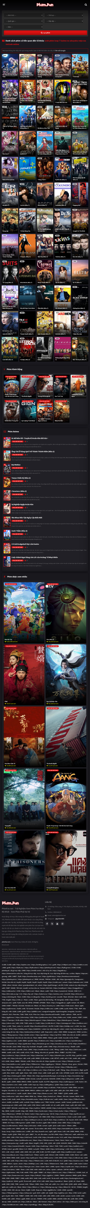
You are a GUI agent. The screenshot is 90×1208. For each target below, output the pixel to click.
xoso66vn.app (23, 1108)
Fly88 (19, 1003)
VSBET (80, 1017)
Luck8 (66, 1009)
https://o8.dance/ (81, 1167)
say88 (19, 1093)
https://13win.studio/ (56, 1111)
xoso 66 (24, 1003)
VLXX (30, 1014)
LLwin (35, 1088)
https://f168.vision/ (67, 1006)
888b (64, 1123)
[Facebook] (47, 924)
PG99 (76, 1038)
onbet (40, 985)
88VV (31, 1178)
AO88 (24, 997)
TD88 (22, 1014)
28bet (29, 1093)
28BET (32, 1134)
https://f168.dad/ (49, 1070)
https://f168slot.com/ (41, 1041)
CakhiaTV (5, 1014)
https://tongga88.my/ (75, 988)
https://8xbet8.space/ (64, 1020)
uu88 (78, 1047)
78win (19, 997)
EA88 (22, 1090)
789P (80, 1009)
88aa (70, 1193)
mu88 (49, 1073)
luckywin (65, 1088)
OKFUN (66, 1169)
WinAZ (77, 1155)
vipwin (23, 1158)
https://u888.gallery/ (47, 1085)
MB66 (40, 1038)
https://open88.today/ (74, 1041)
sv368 (31, 1000)
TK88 (56, 1146)
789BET (62, 1052)
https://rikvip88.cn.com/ (50, 1137)
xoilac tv (32, 1023)
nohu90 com (16, 1202)
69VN (53, 1196)
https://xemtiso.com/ (56, 994)
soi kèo (84, 1032)
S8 (78, 1003)
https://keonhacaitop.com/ (31, 976)
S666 (74, 1143)
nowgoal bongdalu (48, 1011)
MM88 (65, 1032)
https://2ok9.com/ (75, 1049)
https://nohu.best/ (61, 1114)
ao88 (21, 1102)
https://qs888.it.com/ (68, 1152)
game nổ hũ (29, 1067)
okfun (48, 1169)
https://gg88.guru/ (47, 1064)
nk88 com (42, 1169)
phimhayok (5, 970)
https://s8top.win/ (26, 1193)
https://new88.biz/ (79, 1044)
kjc (35, 1096)
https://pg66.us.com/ (9, 1041)
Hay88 (19, 982)
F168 (31, 1052)
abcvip (17, 1190)
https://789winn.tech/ (51, 1164)
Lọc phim (46, 33)
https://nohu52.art (49, 1096)
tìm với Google (60, 51)
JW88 (8, 1137)
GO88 (28, 1079)
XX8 (30, 1152)
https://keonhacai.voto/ (59, 1044)
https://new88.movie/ (41, 1049)
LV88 (45, 1143)
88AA (47, 1167)
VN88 (44, 1117)
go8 (53, 1073)
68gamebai (54, 1082)
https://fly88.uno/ (17, 968)
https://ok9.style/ (30, 1126)
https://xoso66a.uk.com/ (10, 1155)
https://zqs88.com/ (67, 1167)
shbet (9, 985)
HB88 (54, 1199)
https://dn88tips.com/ (31, 1164)
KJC (50, 965)
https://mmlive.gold (14, 1076)
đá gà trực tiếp (16, 970)
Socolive (78, 1011)
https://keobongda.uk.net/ (74, 1178)
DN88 (72, 1131)
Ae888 (9, 1102)
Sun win (76, 1020)
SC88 (3, 1158)
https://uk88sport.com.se (34, 1120)
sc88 (84, 1049)
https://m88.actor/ (8, 1096)
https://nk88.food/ (26, 1155)
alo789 (60, 985)
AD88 (16, 1105)
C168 (51, 1049)
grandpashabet (28, 985)
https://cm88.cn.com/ (80, 965)
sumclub (45, 1079)
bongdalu (71, 1011)
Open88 (35, 1082)
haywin (71, 1120)
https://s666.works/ (9, 991)
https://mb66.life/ (35, 1029)
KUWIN (79, 1172)
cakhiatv (69, 1014)
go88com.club (77, 1102)
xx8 (34, 1152)
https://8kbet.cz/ (33, 1187)
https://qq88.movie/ (9, 1009)
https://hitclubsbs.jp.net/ (41, 1044)
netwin (73, 1003)
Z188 (56, 1158)
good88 (15, 1149)
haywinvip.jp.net (7, 1105)
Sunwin (15, 1079)
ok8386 (40, 1088)
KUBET (9, 1006)
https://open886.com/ (57, 1041)
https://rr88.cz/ (17, 1000)
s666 (58, 1006)
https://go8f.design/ (50, 985)
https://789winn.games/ (10, 1193)
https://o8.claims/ (9, 1169)
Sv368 (9, 965)
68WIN (27, 1090)
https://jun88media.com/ (23, 1140)
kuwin (43, 1167)
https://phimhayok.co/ (26, 979)
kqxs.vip (36, 1085)
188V (44, 1196)
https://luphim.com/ (23, 965)
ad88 (37, 1152)
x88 (24, 1058)
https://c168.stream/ (77, 1149)
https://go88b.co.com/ (53, 1061)
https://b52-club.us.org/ (10, 994)
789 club (19, 988)
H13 (86, 1134)
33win (25, 1049)
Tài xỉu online (39, 1128)
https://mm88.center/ (34, 970)
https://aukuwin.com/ (75, 982)
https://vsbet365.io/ (74, 1108)
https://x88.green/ (67, 1079)
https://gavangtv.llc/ (67, 979)
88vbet (51, 1155)
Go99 (35, 1137)
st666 (52, 1167)
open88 (30, 1041)
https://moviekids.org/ (76, 1076)
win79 (79, 1014)
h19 (61, 1137)
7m (36, 1134)
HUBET (8, 1108)
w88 (8, 1199)
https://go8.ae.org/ (42, 1114)
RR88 (36, 979)
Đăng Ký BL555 (48, 1205)
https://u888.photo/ (17, 1067)
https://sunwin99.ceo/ (9, 1044)
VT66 (17, 1137)
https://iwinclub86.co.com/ (11, 1064)
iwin (71, 1140)
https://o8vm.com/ (8, 1023)
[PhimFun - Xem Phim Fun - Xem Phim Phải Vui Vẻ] (10, 902)
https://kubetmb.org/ (75, 1137)
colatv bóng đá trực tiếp (10, 1032)
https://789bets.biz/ (33, 1064)
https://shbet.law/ (37, 1055)
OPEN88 (36, 1003)
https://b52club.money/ (61, 1047)
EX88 (24, 1105)
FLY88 (74, 968)
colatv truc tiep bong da (73, 1029)
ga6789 (79, 1055)
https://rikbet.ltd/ (8, 1038)
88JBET (72, 1169)
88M (82, 1181)
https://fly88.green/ (64, 968)
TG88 (51, 991)
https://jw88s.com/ (8, 1128)
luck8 (72, 1073)
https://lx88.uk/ (26, 1202)
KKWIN (61, 1155)
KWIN (56, 1134)
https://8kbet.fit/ (65, 1187)
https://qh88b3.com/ (34, 1011)
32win (69, 1117)
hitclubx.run (29, 1006)
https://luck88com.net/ (11, 1205)
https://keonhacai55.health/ (50, 1014)
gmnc (75, 1064)
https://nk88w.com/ (18, 1131)
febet (57, 1140)
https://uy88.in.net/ (8, 1088)
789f (55, 1093)
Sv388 (4, 965)
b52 (23, 1134)
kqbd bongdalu (61, 1011)
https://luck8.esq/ (16, 1117)
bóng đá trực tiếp (30, 973)
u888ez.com (40, 1090)
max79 (46, 1120)
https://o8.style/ (16, 1058)
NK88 (13, 1073)
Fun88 (38, 1023)
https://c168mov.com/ (34, 1070)
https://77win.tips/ (8, 1020)
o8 (36, 985)
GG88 (53, 979)
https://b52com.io (77, 994)
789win (50, 1038)
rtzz (58, 1184)
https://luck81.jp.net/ (48, 997)
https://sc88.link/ (50, 1088)
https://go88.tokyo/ (49, 976)
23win (15, 1047)
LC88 (46, 1161)
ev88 (28, 1058)
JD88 (12, 1137)
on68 (3, 1184)
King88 (8, 1000)
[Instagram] (62, 924)
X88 (26, 1128)
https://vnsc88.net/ (47, 1067)
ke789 (81, 1073)
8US (10, 1014)
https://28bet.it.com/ (54, 1172)
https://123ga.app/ (73, 1123)
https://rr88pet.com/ (64, 965)
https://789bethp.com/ (69, 1067)
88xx (8, 1073)
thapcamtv (49, 1032)
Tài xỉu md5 (55, 1178)
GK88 (47, 1149)
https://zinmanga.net (63, 1023)
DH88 (67, 1000)
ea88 (47, 991)
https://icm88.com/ (55, 982)
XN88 (69, 1143)
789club (15, 1006)
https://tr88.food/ (26, 1137)
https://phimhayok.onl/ (48, 968)
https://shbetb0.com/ (57, 1055)
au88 (4, 1073)
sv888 (28, 1131)
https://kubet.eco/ (40, 994)
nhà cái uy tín (47, 970)
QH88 (66, 1161)
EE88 (32, 1017)
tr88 (68, 1131)
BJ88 (42, 1152)
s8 (40, 1006)
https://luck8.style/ (41, 1111)
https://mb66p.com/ (67, 1026)
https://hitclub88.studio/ (29, 1099)
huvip (4, 1131)
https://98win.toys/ (8, 1114)
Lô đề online (45, 1058)
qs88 (14, 1003)
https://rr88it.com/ (46, 1009)
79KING (62, 1175)
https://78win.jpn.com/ (27, 1167)
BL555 (4, 1082)
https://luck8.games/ (31, 1117)
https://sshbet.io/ (8, 1055)
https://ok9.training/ (58, 1149)
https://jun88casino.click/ (43, 1017)
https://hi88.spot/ (72, 1202)
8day (73, 1055)
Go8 (83, 1172)
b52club (21, 1006)
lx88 (17, 1023)
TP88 (31, 1172)
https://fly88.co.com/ (9, 1070)
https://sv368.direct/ (48, 1023)
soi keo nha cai (34, 988)
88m (12, 1196)
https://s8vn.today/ (22, 1017)
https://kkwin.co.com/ (45, 1093)
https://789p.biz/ (70, 1111)
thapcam (84, 973)
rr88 (10, 1011)
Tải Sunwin (30, 1009)
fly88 (19, 976)
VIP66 (30, 1003)
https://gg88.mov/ (8, 1017)
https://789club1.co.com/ (71, 1061)
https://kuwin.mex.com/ (15, 1175)
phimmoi (69, 1175)
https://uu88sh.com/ (76, 1146)
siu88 (84, 1055)
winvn (4, 1102)
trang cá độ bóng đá (9, 997)
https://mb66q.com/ (20, 1029)
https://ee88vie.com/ (79, 1023)
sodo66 (26, 1102)
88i (69, 1199)
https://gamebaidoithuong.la (46, 1076)
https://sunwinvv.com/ (10, 1085)
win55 (42, 1155)
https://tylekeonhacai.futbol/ (30, 1032)
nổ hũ (71, 1038)
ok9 (66, 1058)
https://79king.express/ (10, 1035)
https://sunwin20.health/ (16, 1146)
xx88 (13, 965)
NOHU (71, 1009)
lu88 (80, 997)
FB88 (85, 1064)
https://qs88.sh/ (7, 1181)
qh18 (54, 1126)
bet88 (78, 1035)
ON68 (4, 1006)
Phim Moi (16, 1014)
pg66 (45, 1123)
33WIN (58, 1079)
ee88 (30, 1085)
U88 (27, 1111)
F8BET (17, 1178)
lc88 (83, 1105)
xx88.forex (80, 1134)
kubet (32, 1114)
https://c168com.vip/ (76, 1158)
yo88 (33, 1058)
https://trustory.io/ (48, 1006)
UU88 (3, 1108)
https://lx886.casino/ (46, 1158)
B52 (34, 1076)
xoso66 (59, 997)
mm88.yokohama (8, 1140)
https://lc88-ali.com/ (46, 1099)
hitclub (4, 982)
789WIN (79, 1187)
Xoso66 (65, 1038)
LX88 (3, 1117)
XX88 (4, 968)
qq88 (9, 1082)
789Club (48, 979)
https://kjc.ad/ (28, 994)
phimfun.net (6, 942)
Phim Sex (36, 1014)
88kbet (9, 1164)
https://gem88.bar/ (42, 1035)
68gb (81, 1070)
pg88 (68, 1003)
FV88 (81, 1096)
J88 (57, 979)
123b (61, 1073)
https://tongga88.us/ (58, 1003)
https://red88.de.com (16, 1120)
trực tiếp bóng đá (43, 973)
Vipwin (4, 1099)
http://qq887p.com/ (61, 1193)
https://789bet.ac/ (69, 1172)
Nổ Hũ (52, 1114)
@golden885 (59, 919)
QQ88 (51, 1193)
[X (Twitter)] (52, 924)
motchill (67, 994)
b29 (3, 1061)
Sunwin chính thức (46, 988)
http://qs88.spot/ (32, 1158)
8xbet (22, 1096)
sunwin (65, 982)
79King (56, 1049)
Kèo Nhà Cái (12, 1090)
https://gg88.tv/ (47, 1175)
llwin (50, 1120)
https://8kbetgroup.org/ (49, 1187)
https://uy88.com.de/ (67, 1085)
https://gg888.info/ (49, 1190)
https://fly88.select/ (32, 968)
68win (37, 991)
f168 (66, 1049)
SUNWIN (22, 1079)
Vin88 (18, 1099)
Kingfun (4, 1090)
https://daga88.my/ (59, 970)
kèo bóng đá (83, 1202)
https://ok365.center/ (27, 1035)
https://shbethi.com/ (22, 1055)
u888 (9, 976)
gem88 (51, 1052)
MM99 (43, 1108)
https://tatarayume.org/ (10, 1143)
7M (55, 1000)
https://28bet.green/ (18, 1123)
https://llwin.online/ (55, 1202)
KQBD (28, 1190)
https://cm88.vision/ (9, 1049)
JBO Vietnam (42, 1202)
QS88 (57, 1085)
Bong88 (39, 1047)
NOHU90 (52, 1079)
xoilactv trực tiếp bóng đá (78, 985)
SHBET (14, 976)
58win (12, 1061)
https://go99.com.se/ (76, 1114)
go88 (54, 965)
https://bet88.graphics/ (39, 965)
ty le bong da (61, 1076)
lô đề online (20, 1020)
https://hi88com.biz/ (9, 1093)
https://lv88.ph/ (35, 1175)
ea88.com (12, 1187)
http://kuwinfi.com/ (41, 1131)
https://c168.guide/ (33, 997)
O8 (85, 1082)
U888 (19, 1070)
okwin (21, 1164)
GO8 (62, 1184)
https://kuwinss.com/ (76, 1161)
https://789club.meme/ (46, 1140)
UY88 (18, 991)
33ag (22, 1111)
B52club (71, 997)
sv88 (23, 1009)
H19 (4, 1137)
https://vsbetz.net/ (59, 1108)
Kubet (81, 1082)
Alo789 (51, 1026)
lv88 (79, 1105)
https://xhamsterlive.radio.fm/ (12, 973)
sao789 (68, 1055)
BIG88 (13, 988)
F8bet (33, 1061)
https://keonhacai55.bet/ (38, 1026)
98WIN (31, 1111)
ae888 (45, 1047)
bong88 (4, 1079)
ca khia (72, 973)
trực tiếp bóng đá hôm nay (59, 973)
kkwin (60, 1131)
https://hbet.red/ (26, 1088)
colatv (62, 1029)
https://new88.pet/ (60, 988)
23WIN (14, 1082)
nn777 (47, 1055)
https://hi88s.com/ (59, 1017)
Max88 (73, 1047)
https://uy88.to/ (34, 1108)
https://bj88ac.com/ (37, 1102)
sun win (80, 1088)
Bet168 (9, 1047)
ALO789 (68, 1052)
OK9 (17, 1052)
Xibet (76, 997)
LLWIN (56, 1009)
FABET (8, 988)
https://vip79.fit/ (56, 1035)
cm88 (22, 1052)
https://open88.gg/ (31, 1205)
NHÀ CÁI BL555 (54, 1161)
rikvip (70, 1064)
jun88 (23, 1064)
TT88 (3, 1000)
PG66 (58, 1088)
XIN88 (18, 1128)
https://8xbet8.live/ (49, 1020)
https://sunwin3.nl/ (60, 991)
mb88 (35, 1073)
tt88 (30, 1073)
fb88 (3, 1067)
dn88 (17, 1158)
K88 (84, 997)
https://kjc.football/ (29, 1047)
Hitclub (41, 979)
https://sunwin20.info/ (58, 1117)
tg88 (81, 1006)
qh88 (62, 1105)
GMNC (30, 1049)
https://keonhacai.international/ (68, 976)
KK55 (49, 1128)
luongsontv (79, 979)
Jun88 (20, 1041)
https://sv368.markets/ (10, 1126)
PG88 (4, 1047)
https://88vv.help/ (21, 1161)
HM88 (29, 1082)
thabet (27, 1114)
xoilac (56, 1032)
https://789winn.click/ (36, 1161)
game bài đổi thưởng (46, 1000)
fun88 (19, 1009)
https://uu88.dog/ (42, 1146)
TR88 (47, 1102)
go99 (86, 1070)
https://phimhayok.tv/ (9, 979)
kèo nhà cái (11, 982)
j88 (64, 1090)
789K (74, 1014)
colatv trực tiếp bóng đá (50, 1029)
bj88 (17, 1096)
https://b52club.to (72, 1070)
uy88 (72, 1105)
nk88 (20, 1085)
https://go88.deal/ (24, 1044)
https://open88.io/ (56, 1181)
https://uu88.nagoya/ (66, 1082)
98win (35, 1140)
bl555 (54, 1128)
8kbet (82, 1003)
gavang (4, 976)
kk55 (76, 1120)
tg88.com (5, 1187)
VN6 (17, 1172)
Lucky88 (36, 1149)
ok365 (62, 1196)
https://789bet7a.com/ (76, 1099)
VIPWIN (18, 1114)
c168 (51, 1058)
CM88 (24, 970)
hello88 (53, 1123)
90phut (77, 973)
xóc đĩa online (42, 1134)
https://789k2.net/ (65, 1134)
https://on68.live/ (59, 1120)
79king (36, 1052)
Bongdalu (60, 1000)
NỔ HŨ (56, 1058)
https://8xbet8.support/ (33, 1020)
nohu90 (36, 1067)
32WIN (67, 1155)
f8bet (57, 1052)
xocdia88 (15, 1102)
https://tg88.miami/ (8, 1172)
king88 (36, 1143)
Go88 (63, 1014)
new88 (25, 988)
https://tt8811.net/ (27, 991)
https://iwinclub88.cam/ (65, 1128)
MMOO (24, 1082)
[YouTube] (57, 924)
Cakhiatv (6, 1167)
